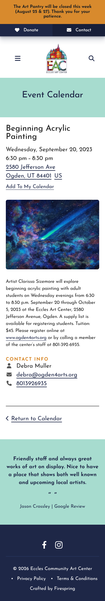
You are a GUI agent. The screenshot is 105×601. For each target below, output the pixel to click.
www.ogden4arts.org (26, 337)
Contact (83, 30)
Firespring (64, 588)
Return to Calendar (36, 419)
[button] (17, 58)
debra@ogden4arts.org (46, 375)
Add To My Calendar (30, 187)
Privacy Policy (31, 578)
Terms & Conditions (77, 578)
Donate (31, 30)
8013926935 (31, 384)
